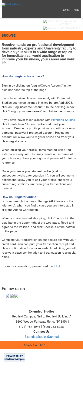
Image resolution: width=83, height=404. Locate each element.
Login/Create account (68, 23)
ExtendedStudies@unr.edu (42, 336)
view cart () (73, 28)
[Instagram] (20, 296)
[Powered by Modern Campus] (14, 357)
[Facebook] (7, 296)
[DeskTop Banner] (11, 4)
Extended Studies (63, 119)
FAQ (57, 266)
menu (76, 10)
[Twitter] (12, 296)
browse (9, 35)
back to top (33, 345)
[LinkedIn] (16, 296)
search (66, 10)
